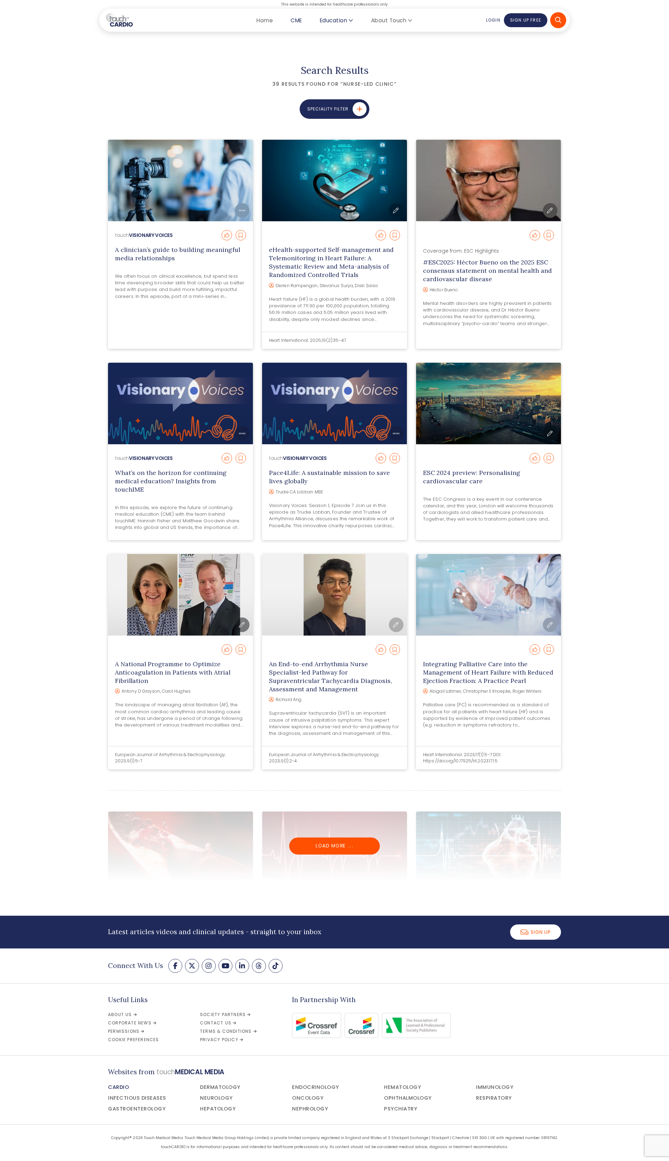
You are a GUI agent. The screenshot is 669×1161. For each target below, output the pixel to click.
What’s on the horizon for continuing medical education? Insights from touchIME (170, 481)
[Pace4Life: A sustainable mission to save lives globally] (334, 403)
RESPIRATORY (494, 1097)
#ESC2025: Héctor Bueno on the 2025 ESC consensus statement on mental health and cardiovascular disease (487, 270)
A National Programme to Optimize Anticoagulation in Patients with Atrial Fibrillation (172, 672)
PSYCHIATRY (400, 1108)
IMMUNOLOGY (494, 1087)
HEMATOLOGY (402, 1087)
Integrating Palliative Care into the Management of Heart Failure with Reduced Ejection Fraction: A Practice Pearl (488, 672)
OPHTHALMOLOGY (408, 1097)
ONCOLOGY (307, 1097)
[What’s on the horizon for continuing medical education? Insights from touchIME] (180, 403)
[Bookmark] (241, 235)
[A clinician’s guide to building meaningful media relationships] (180, 180)
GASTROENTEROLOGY (137, 1108)
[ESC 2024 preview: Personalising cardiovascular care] (488, 403)
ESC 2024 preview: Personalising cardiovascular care (471, 477)
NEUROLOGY (216, 1097)
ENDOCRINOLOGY (315, 1087)
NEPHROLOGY (310, 1108)
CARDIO (118, 1087)
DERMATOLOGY (220, 1087)
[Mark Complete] (227, 235)
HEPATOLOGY (218, 1108)
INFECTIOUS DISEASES (137, 1097)
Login (493, 20)
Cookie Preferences (133, 1040)
